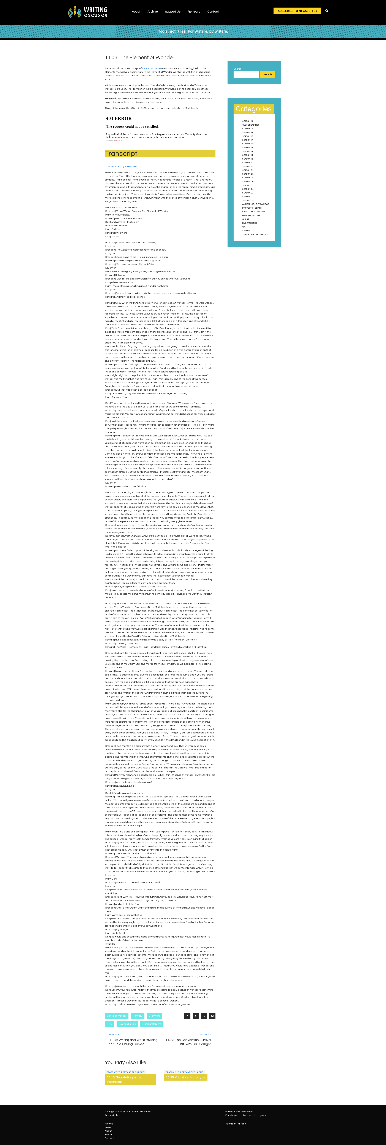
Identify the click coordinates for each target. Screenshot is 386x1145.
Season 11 (247, 162)
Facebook (231, 1115)
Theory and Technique (131, 1072)
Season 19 (247, 121)
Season (246, 230)
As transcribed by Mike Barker (121, 166)
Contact (109, 1138)
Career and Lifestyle (253, 212)
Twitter (247, 1115)
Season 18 (247, 136)
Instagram (260, 1115)
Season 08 (248, 174)
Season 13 (171, 1072)
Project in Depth (252, 208)
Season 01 (247, 200)
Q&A (244, 227)
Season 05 (247, 185)
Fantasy (137, 1016)
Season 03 (247, 193)
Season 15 (247, 147)
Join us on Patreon (235, 1124)
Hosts (108, 1127)
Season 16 (247, 144)
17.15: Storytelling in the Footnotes (124, 1080)
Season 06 (247, 181)
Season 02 (247, 196)
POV (109, 1024)
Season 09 (247, 170)
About (108, 1131)
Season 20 (247, 129)
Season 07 (247, 178)
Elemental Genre (151, 68)
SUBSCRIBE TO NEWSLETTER (297, 11)
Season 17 (112, 1072)
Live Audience (249, 223)
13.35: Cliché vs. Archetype (185, 1077)
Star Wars (154, 1016)
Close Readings (250, 125)
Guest (245, 219)
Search (238, 69)
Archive (109, 1124)
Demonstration (251, 215)
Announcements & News (255, 204)
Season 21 (247, 132)
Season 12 (247, 159)
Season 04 (247, 189)
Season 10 (247, 166)
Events (108, 1134)
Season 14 (247, 151)
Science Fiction (127, 1024)
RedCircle (118, 140)
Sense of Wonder (116, 1016)
